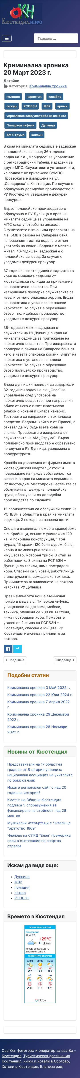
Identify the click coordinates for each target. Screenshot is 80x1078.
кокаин (36, 135)
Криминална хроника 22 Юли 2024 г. (39, 694)
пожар (11, 106)
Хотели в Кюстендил (20, 1066)
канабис (54, 96)
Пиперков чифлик (20, 125)
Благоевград (51, 1066)
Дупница (48, 125)
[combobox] (56, 38)
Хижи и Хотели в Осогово (46, 1061)
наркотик (34, 96)
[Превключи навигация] (7, 38)
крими (62, 106)
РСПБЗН (30, 106)
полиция (13, 96)
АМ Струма (15, 135)
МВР (47, 106)
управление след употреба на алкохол (36, 116)
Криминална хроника (48, 86)
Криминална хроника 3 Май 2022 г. (38, 687)
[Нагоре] (72, 1069)
